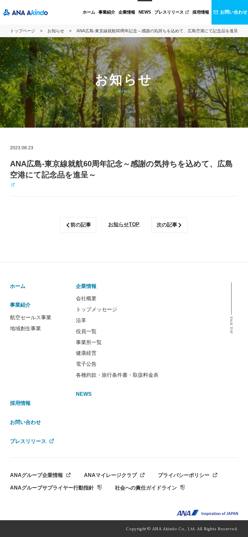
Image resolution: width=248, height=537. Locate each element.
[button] (107, 12)
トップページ (22, 30)
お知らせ (55, 30)
